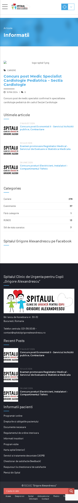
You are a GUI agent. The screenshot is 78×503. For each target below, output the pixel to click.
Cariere (11, 70)
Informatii (33, 499)
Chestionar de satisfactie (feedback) (22, 461)
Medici (56, 496)
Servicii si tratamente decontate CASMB (24, 455)
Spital (31, 496)
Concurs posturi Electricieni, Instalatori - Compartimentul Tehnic (44, 167)
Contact (45, 499)
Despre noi (19, 496)
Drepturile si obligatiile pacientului (21, 421)
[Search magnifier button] (71, 491)
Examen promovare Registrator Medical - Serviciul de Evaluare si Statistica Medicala (45, 147)
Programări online (13, 415)
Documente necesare (15, 427)
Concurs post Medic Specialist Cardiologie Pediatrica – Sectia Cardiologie (33, 80)
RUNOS (7, 220)
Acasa (8, 496)
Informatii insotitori (13, 438)
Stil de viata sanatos (14, 227)
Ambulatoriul (43, 496)
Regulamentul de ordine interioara (21, 432)
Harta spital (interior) (14, 449)
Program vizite (11, 444)
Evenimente (10, 206)
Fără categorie (11, 213)
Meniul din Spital (12, 472)
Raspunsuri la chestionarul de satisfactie (25, 466)
